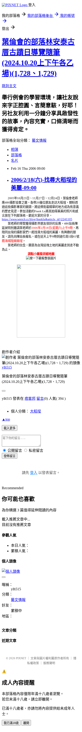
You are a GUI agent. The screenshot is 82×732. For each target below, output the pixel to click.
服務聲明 (49, 663)
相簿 (14, 150)
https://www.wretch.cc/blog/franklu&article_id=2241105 (37, 219)
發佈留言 (9, 456)
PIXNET (21, 658)
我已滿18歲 (11, 723)
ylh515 (7, 367)
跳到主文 (9, 86)
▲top (6, 419)
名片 (14, 160)
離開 (26, 723)
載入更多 (9, 428)
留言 (40, 398)
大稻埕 (35, 411)
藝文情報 (39, 140)
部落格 (16, 155)
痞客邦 (30, 398)
